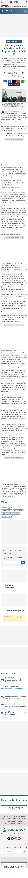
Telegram (23, 490)
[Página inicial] (2, 10)
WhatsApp (13, 490)
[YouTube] (19, 838)
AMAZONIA (5, 507)
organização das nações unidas (11, 513)
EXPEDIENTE (20, 823)
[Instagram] (15, 838)
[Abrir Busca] (26, 2)
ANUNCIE (8, 819)
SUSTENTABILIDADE (7, 516)
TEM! (3, 819)
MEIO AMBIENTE (18, 510)
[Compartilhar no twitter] (14, 81)
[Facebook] (12, 838)
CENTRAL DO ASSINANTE (18, 816)
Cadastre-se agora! (23, 563)
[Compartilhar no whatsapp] (22, 81)
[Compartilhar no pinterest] (18, 81)
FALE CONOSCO (7, 816)
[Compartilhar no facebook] (9, 81)
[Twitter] (8, 838)
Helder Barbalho (6, 510)
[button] (17, 6)
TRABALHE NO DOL (10, 821)
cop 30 (12, 507)
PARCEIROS (19, 821)
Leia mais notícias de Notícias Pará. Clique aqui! (14, 808)
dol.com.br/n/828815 (8, 496)
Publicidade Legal (10, 823)
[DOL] (14, 2)
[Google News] (14, 84)
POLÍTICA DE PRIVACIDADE (19, 819)
